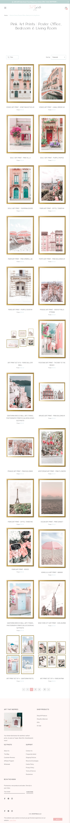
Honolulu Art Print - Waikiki (52, 572)
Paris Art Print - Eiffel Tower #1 (52, 208)
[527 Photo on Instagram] (12, 798)
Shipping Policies (31, 757)
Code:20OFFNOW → (52, 2)
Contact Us (29, 751)
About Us (6, 751)
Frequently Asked (31, 754)
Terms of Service (31, 771)
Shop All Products (42, 715)
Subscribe (29, 792)
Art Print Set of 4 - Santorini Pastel (20, 678)
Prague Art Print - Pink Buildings (20, 471)
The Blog (6, 754)
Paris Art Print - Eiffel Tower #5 (20, 522)
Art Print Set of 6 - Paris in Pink (52, 678)
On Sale (39, 725)
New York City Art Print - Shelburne (52, 623)
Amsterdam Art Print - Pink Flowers (52, 471)
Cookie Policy (30, 764)
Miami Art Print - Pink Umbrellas (20, 259)
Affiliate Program (9, 761)
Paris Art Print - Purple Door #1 (20, 309)
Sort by (48, 57)
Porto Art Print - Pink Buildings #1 (52, 259)
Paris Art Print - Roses (20, 569)
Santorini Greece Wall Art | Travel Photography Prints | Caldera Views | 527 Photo (20, 418)
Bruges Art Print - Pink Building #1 (52, 415)
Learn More (12, 820)
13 (44, 689)
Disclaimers (29, 774)
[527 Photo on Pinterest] (8, 798)
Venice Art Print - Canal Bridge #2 (52, 107)
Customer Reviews (9, 757)
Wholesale (7, 764)
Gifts (38, 722)
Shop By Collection (42, 719)
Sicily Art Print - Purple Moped (52, 158)
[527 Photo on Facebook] (4, 798)
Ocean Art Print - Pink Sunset (52, 522)
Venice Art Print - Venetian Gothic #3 (20, 107)
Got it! (58, 819)
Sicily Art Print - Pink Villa (20, 158)
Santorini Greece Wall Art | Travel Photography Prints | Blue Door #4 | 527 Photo (20, 625)
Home (6, 15)
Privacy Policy (30, 767)
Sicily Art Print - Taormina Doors (20, 208)
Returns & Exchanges (32, 761)
